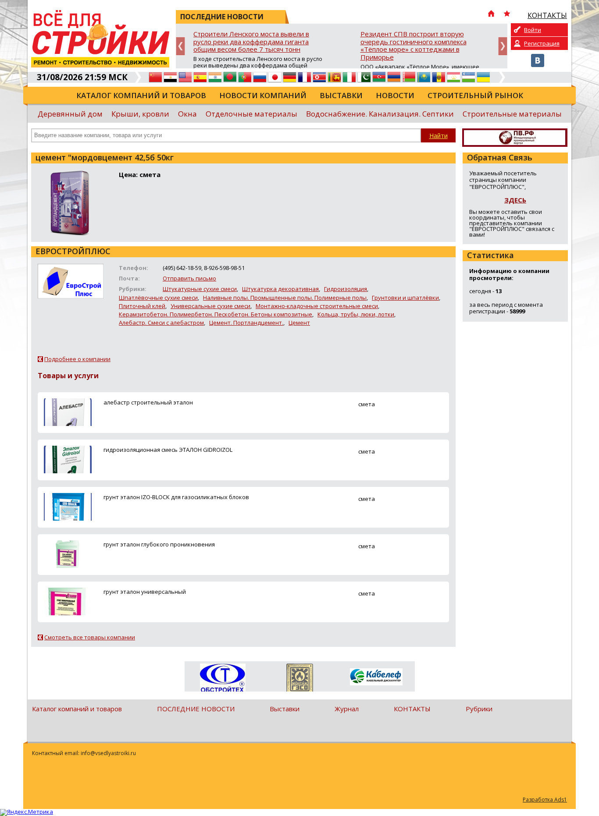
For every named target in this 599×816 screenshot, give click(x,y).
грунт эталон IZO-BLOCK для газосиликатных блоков (176, 497)
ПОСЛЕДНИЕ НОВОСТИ (196, 708)
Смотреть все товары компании (89, 637)
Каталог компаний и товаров (141, 95)
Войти (532, 30)
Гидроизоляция (345, 289)
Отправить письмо (189, 278)
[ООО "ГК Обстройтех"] (223, 678)
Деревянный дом (70, 114)
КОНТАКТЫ (412, 708)
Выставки (341, 95)
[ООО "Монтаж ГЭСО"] (300, 679)
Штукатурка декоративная (280, 289)
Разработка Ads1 (545, 799)
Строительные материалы (512, 114)
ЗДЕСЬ (515, 199)
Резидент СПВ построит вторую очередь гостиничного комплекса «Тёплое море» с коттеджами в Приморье (413, 45)
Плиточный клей (142, 306)
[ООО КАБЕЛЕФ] (376, 677)
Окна (187, 114)
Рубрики (479, 708)
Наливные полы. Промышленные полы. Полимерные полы (285, 298)
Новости (395, 95)
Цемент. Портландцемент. (246, 322)
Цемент (299, 322)
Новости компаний (263, 95)
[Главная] (491, 14)
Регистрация (542, 43)
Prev (180, 46)
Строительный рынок (475, 95)
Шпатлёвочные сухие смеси (158, 298)
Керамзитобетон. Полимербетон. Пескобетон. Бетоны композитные (215, 314)
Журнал (347, 708)
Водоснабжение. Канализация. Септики (380, 114)
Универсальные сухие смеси (210, 306)
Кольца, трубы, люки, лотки (355, 314)
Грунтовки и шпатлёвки (405, 298)
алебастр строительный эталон (148, 402)
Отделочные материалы (251, 114)
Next (502, 46)
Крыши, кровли (140, 114)
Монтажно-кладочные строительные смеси (317, 306)
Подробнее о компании (77, 359)
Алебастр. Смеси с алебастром (161, 322)
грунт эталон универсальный (144, 592)
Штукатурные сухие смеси (200, 289)
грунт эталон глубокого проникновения (159, 544)
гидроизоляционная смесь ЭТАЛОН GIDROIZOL (167, 450)
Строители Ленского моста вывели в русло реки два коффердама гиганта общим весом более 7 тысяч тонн (251, 41)
